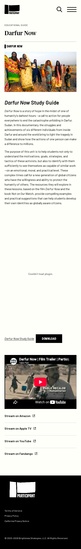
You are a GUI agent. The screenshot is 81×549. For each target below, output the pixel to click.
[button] (59, 9)
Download (49, 338)
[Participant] (12, 9)
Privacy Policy (12, 516)
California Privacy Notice (17, 521)
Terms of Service (13, 511)
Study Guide (19, 338)
